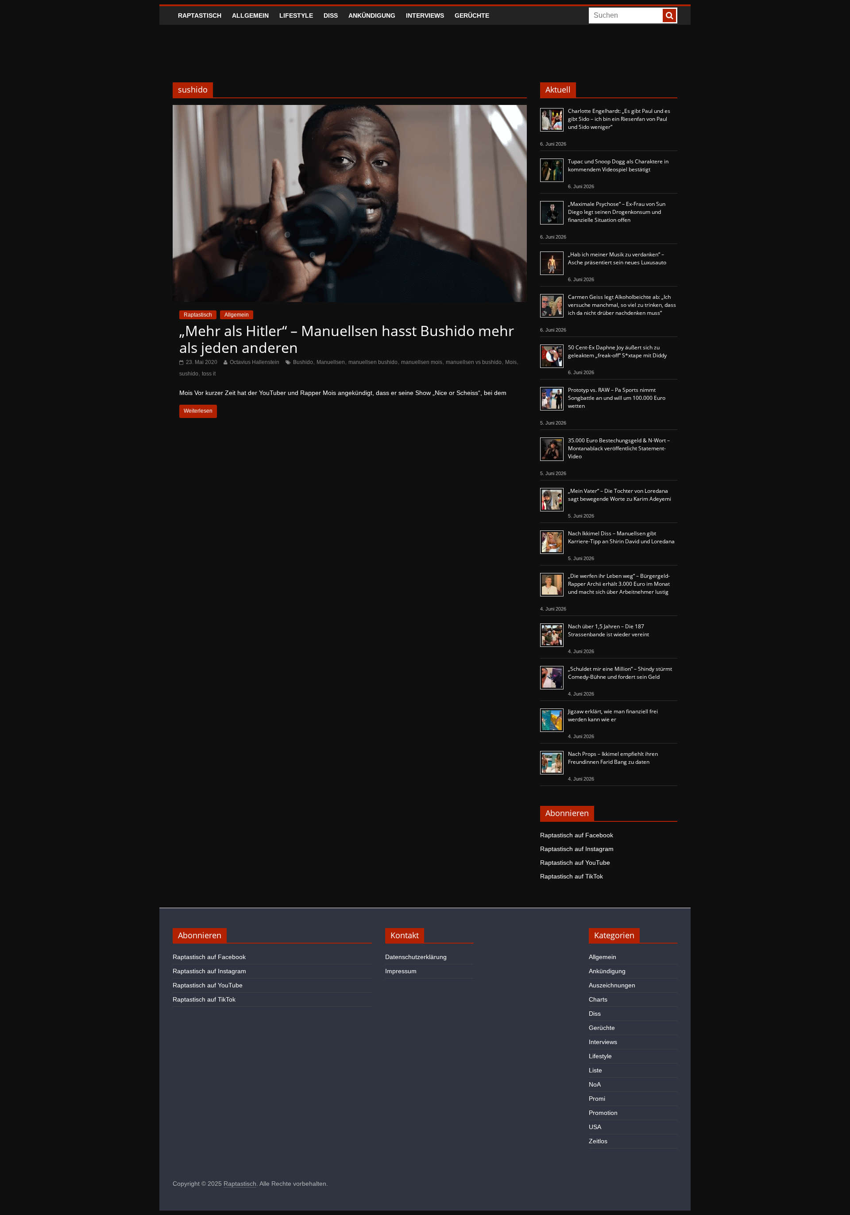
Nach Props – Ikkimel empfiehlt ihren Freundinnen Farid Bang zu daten (613, 758)
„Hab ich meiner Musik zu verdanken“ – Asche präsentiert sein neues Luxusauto (617, 258)
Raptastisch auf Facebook (576, 835)
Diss (331, 15)
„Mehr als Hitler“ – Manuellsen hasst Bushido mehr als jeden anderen (346, 339)
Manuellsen (331, 362)
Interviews (425, 15)
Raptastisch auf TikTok (571, 876)
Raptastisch (199, 15)
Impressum (401, 971)
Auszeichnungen (612, 985)
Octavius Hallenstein (254, 362)
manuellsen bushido (373, 362)
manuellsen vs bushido (474, 362)
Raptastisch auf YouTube (575, 862)
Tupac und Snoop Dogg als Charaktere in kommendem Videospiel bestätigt (618, 165)
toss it (209, 374)
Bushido (303, 362)
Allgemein (250, 15)
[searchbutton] (669, 15)
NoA (595, 1084)
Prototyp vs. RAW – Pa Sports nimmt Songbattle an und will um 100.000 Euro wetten (616, 398)
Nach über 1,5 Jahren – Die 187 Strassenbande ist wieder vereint (608, 630)
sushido (188, 374)
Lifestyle (296, 15)
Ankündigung (371, 15)
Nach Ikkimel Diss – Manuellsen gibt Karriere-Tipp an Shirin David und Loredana (621, 537)
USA (595, 1126)
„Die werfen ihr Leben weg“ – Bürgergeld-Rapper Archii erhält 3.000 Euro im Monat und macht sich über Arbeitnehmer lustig (619, 584)
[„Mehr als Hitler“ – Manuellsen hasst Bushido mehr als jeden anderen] (350, 110)
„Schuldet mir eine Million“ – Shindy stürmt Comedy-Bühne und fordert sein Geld (620, 673)
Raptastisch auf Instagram (577, 848)
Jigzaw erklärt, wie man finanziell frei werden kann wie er (613, 715)
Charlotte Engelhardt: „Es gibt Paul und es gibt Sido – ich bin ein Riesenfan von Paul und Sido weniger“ (619, 119)
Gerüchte (472, 15)
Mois (511, 362)
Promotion (603, 1112)
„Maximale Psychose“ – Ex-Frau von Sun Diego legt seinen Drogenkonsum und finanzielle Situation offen (616, 212)
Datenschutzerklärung (416, 956)
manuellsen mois (421, 362)
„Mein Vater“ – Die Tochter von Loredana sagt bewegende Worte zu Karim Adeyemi (619, 495)
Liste (595, 1070)
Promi (597, 1098)
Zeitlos (598, 1141)
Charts (598, 999)
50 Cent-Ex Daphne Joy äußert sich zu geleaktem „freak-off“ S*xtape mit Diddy (617, 351)
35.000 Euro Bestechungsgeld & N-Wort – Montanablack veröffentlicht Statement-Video (619, 448)
